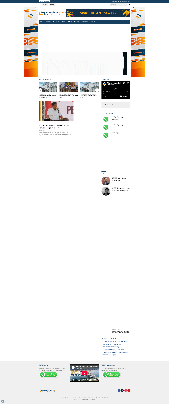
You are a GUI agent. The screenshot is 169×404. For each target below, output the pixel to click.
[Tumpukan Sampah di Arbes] (105, 127)
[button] (126, 4)
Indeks (52, 4)
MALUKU (107, 344)
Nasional (48, 22)
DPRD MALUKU (109, 341)
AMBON (123, 341)
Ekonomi (76, 22)
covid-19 (117, 344)
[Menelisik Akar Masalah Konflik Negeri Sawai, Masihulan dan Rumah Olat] (105, 191)
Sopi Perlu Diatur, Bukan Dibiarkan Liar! (119, 179)
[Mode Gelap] (129, 4)
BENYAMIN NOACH (109, 355)
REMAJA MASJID (42, 130)
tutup (36, 7)
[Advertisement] (91, 36)
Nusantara (56, 22)
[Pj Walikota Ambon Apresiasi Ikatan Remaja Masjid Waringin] (56, 111)
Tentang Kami (65, 397)
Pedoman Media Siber (84, 397)
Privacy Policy (96, 397)
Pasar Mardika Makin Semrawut (118, 118)
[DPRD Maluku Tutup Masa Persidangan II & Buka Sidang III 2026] (48, 87)
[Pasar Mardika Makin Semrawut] (105, 119)
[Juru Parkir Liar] (105, 135)
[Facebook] (119, 390)
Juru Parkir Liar (116, 134)
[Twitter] (122, 390)
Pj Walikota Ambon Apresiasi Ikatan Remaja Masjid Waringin (54, 126)
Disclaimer (105, 397)
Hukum (70, 22)
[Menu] (40, 4)
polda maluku (123, 352)
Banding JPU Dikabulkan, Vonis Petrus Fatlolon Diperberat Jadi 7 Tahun (112, 1)
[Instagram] (125, 390)
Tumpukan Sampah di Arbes (120, 126)
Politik (63, 22)
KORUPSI (121, 349)
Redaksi (45, 4)
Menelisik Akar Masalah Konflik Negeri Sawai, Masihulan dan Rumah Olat (121, 189)
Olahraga (85, 22)
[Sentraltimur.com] (52, 13)
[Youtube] (128, 390)
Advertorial (42, 123)
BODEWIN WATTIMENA (111, 347)
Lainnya (92, 22)
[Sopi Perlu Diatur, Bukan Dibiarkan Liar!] (105, 181)
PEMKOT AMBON (109, 349)
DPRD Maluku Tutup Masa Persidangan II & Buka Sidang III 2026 (48, 95)
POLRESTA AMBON (109, 352)
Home (41, 22)
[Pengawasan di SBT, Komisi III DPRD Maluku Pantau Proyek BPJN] (69, 87)
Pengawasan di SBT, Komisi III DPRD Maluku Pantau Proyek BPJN (68, 95)
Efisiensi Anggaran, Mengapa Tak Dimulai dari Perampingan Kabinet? (120, 331)
